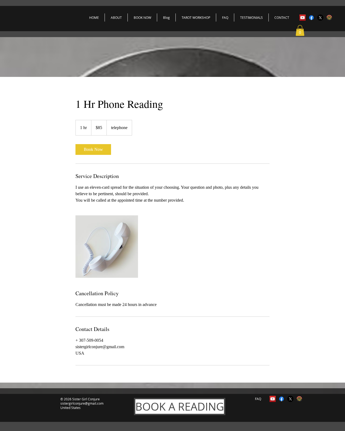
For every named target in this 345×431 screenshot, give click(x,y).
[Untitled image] (106, 246)
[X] (320, 18)
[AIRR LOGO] (329, 18)
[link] (93, 149)
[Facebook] (311, 18)
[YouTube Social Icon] (302, 18)
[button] (300, 30)
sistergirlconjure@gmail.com (82, 403)
